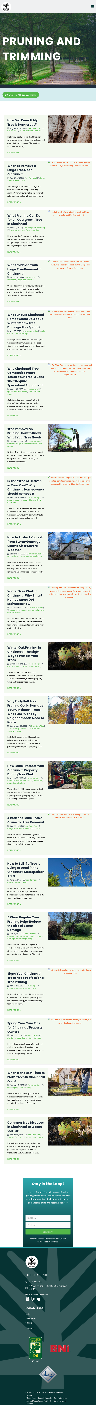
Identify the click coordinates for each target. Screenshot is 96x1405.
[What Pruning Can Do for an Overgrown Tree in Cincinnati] (70, 213)
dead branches (14, 882)
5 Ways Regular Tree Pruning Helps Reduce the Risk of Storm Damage (24, 923)
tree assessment (29, 443)
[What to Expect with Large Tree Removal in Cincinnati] (70, 265)
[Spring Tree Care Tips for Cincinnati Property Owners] (70, 1021)
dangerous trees (14, 828)
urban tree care (14, 731)
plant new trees (14, 1038)
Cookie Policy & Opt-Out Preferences (52, 1398)
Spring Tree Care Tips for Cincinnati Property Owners (25, 1027)
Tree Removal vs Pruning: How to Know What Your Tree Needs (24, 433)
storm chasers (13, 556)
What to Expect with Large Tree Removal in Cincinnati (24, 269)
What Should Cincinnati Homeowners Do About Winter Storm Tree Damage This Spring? (25, 321)
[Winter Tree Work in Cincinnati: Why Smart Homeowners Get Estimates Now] (70, 592)
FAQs (28, 1314)
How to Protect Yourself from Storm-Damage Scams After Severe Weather (25, 543)
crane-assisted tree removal (19, 780)
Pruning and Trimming (35, 227)
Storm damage (26, 131)
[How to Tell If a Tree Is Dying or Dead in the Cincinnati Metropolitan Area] (70, 872)
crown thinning (29, 936)
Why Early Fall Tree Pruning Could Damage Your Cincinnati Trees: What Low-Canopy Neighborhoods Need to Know (25, 711)
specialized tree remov (17, 391)
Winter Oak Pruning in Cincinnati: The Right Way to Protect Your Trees (24, 653)
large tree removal (26, 280)
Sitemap (29, 1322)
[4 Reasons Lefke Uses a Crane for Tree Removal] (70, 816)
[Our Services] (92, 6)
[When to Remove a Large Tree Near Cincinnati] (70, 164)
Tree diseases (38, 1137)
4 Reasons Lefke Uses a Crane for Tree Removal (25, 820)
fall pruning (14, 728)
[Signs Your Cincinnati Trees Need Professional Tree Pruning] (70, 971)
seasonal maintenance (31, 728)
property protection (16, 783)
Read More (14, 152)
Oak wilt (23, 666)
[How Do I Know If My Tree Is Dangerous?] (70, 129)
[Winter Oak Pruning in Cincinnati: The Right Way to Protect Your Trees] (70, 656)
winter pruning (35, 666)
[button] (48, 1231)
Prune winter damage (31, 1038)
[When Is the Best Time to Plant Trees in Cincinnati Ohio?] (70, 1082)
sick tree (27, 1137)
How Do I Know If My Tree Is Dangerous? (22, 122)
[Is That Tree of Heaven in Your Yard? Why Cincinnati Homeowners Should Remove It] (70, 481)
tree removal (19, 180)
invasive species (14, 500)
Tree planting (25, 1087)
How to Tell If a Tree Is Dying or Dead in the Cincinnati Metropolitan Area (25, 869)
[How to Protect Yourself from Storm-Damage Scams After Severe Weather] (70, 546)
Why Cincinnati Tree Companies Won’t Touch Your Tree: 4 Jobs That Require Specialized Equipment (25, 377)
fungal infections (14, 1137)
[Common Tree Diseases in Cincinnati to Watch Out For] (70, 1131)
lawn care (38, 780)
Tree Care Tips (33, 128)
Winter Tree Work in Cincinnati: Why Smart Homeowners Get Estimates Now (24, 597)
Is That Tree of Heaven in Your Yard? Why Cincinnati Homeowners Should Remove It (26, 487)
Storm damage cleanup (31, 556)
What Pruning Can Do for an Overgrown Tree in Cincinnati (24, 219)
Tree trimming (32, 230)
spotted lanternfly (31, 500)
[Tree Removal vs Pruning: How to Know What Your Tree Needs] (70, 438)
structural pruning (24, 938)
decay (25, 882)
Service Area (31, 1318)
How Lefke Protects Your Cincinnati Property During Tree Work (25, 770)
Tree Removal (30, 178)
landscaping (12, 1087)
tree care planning (36, 610)
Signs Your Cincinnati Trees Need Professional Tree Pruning (26, 978)
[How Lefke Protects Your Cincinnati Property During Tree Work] (70, 775)
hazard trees (12, 131)
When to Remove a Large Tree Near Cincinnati (21, 170)
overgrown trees (18, 230)
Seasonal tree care (18, 610)
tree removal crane (31, 828)
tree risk (37, 131)
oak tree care (13, 666)
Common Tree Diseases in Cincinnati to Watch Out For (25, 1126)
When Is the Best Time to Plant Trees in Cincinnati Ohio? (26, 1077)
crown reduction (14, 936)
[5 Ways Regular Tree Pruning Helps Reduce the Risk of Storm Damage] (70, 926)
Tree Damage (34, 441)
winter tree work (14, 612)
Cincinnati (11, 280)
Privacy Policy (31, 1398)
